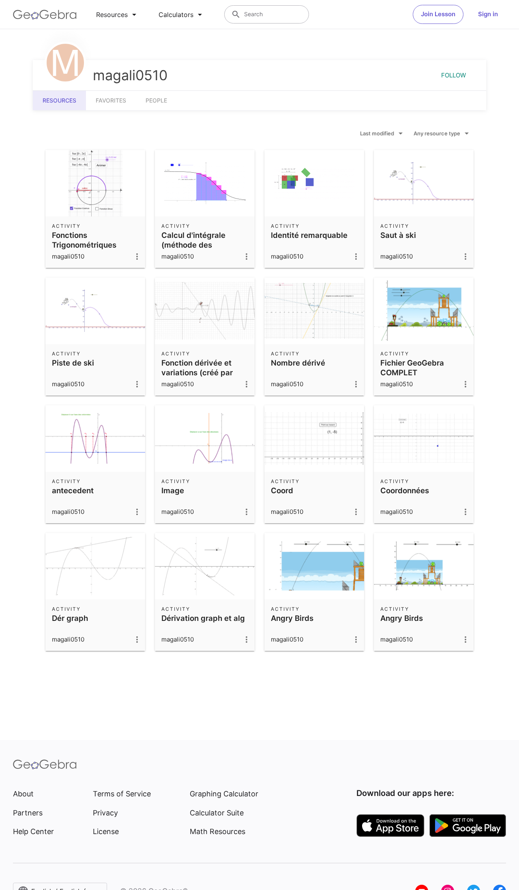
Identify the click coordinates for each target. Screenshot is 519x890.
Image (172, 490)
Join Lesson (438, 14)
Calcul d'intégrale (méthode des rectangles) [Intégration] (193, 250)
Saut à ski (398, 235)
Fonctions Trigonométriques (84, 240)
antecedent (73, 490)
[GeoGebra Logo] (45, 14)
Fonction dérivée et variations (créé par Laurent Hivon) (197, 372)
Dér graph (70, 618)
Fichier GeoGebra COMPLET (412, 367)
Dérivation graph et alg (203, 618)
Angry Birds (292, 618)
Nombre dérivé (298, 362)
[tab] (117, 14)
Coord (282, 490)
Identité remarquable (309, 235)
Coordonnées (404, 490)
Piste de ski (73, 362)
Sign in (488, 14)
